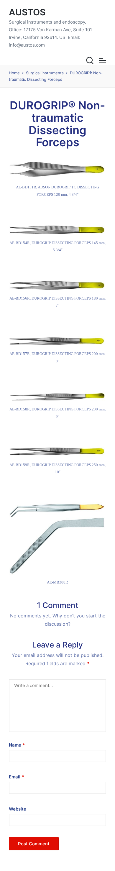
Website (17, 809)
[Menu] (102, 60)
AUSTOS (27, 12)
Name (17, 745)
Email (16, 777)
